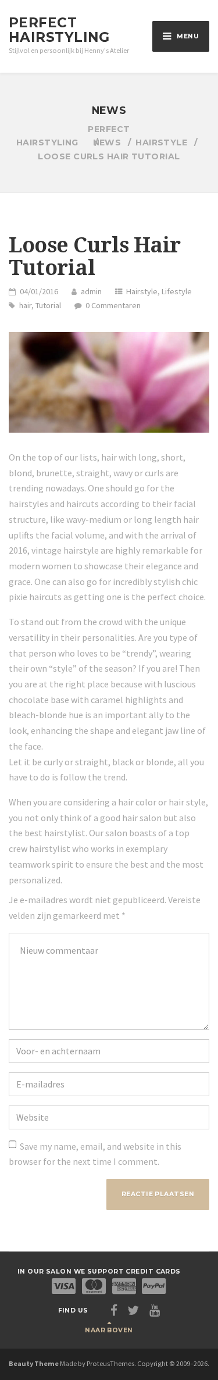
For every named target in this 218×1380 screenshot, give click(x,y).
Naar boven (109, 1330)
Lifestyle (177, 291)
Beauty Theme (34, 1363)
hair (25, 305)
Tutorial (48, 305)
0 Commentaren (113, 305)
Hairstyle (142, 291)
